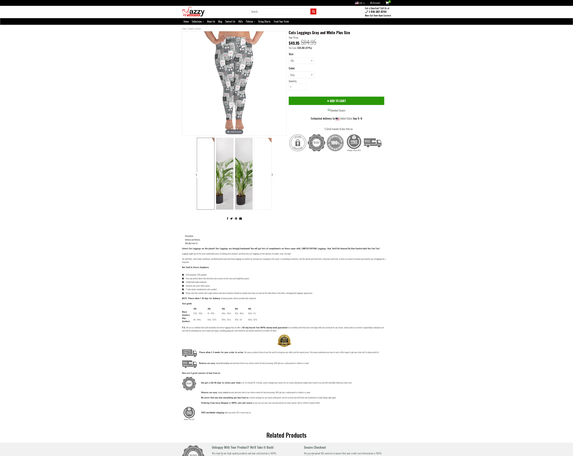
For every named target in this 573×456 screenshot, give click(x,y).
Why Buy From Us (191, 243)
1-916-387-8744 (377, 12)
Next (272, 175)
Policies (250, 21)
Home (186, 21)
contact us (227, 392)
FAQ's (240, 21)
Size (291, 54)
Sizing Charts (264, 21)
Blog (220, 21)
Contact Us (230, 21)
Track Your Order (281, 21)
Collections (197, 21)
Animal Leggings (194, 28)
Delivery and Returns (192, 239)
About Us (211, 21)
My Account (375, 3)
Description (189, 235)
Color (292, 68)
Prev (196, 175)
